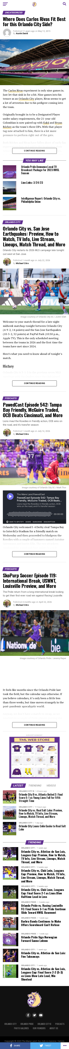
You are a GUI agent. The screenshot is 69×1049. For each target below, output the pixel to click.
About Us (54, 1028)
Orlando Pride (26, 1024)
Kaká (46, 122)
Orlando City (26, 98)
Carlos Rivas (15, 90)
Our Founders (39, 1028)
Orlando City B (44, 1024)
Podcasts (59, 1024)
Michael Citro (22, 263)
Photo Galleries (21, 1028)
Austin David (22, 33)
